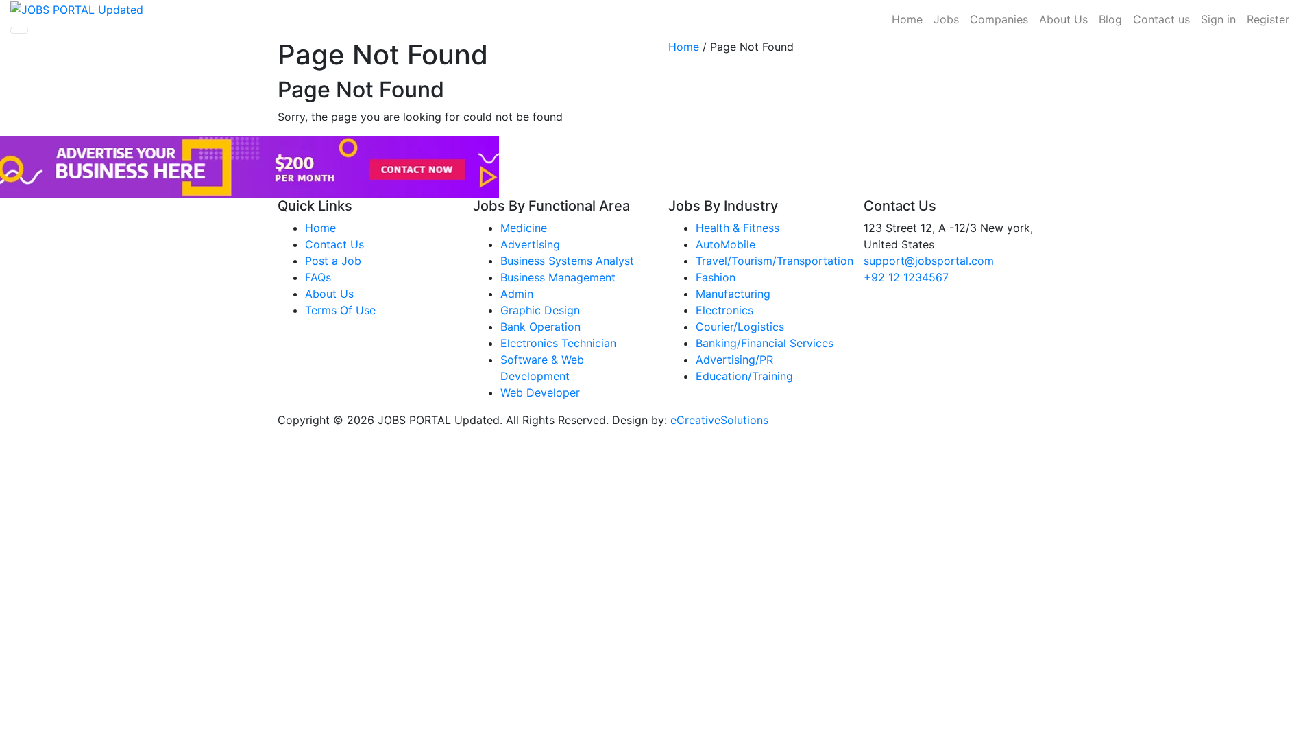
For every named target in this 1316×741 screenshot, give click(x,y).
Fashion (715, 277)
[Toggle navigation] (19, 30)
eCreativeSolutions (719, 420)
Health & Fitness (737, 228)
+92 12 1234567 (906, 277)
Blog (1110, 19)
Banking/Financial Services (764, 343)
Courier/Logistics (740, 326)
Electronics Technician (558, 343)
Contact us (1161, 19)
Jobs (946, 19)
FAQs (318, 277)
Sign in (1218, 19)
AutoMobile (725, 244)
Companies (999, 19)
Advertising (530, 244)
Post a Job (333, 261)
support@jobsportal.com (929, 261)
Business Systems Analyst (567, 261)
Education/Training (744, 376)
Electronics (724, 310)
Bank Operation (540, 326)
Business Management (558, 277)
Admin (516, 294)
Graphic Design (540, 310)
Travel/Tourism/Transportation (774, 261)
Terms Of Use (340, 310)
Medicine (523, 228)
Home (907, 19)
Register (1268, 19)
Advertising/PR (734, 359)
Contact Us (334, 244)
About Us (1063, 19)
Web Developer (540, 392)
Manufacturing (733, 294)
